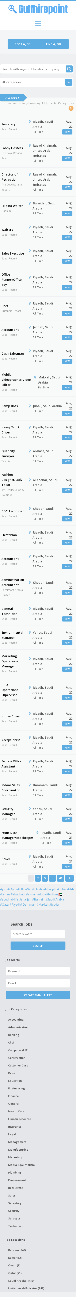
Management (17, 1142)
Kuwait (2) (15, 1258)
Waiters (7, 230)
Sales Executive (12, 253)
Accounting (16, 1019)
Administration (18, 1027)
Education (15, 1081)
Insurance (15, 1127)
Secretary (8, 124)
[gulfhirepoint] (38, 9)
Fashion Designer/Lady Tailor (11, 480)
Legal (12, 1134)
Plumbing (14, 1172)
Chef (4, 306)
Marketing (15, 1157)
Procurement (17, 1180)
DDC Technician (12, 511)
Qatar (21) (15, 1273)
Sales (11, 1195)
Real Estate (15, 1188)
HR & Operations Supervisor (9, 690)
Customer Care (18, 1065)
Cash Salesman (12, 353)
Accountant (10, 330)
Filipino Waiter (12, 206)
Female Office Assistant (11, 763)
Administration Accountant (12, 582)
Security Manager (8, 811)
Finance (13, 1096)
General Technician (9, 611)
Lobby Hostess (12, 148)
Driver (5, 859)
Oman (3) (14, 1265)
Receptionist (10, 740)
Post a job (23, 44)
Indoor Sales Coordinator (10, 787)
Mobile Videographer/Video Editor (16, 379)
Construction (16, 1058)
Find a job (53, 44)
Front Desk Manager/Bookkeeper (17, 835)
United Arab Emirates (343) (26, 1288)
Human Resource (19, 1119)
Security (13, 1211)
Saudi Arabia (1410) (21, 1281)
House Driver (10, 716)
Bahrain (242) (17, 1250)
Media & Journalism (21, 1165)
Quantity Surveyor (8, 453)
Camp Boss (9, 406)
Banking (13, 1035)
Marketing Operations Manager (9, 661)
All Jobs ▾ (12, 97)
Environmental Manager (12, 635)
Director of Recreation (9, 176)
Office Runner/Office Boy (11, 279)
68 (60, 878)
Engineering (16, 1088)
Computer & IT (18, 1050)
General (13, 1104)
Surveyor (14, 1218)
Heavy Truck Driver (10, 429)
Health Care (16, 1111)
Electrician (9, 535)
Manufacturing (18, 1149)
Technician (15, 1226)
